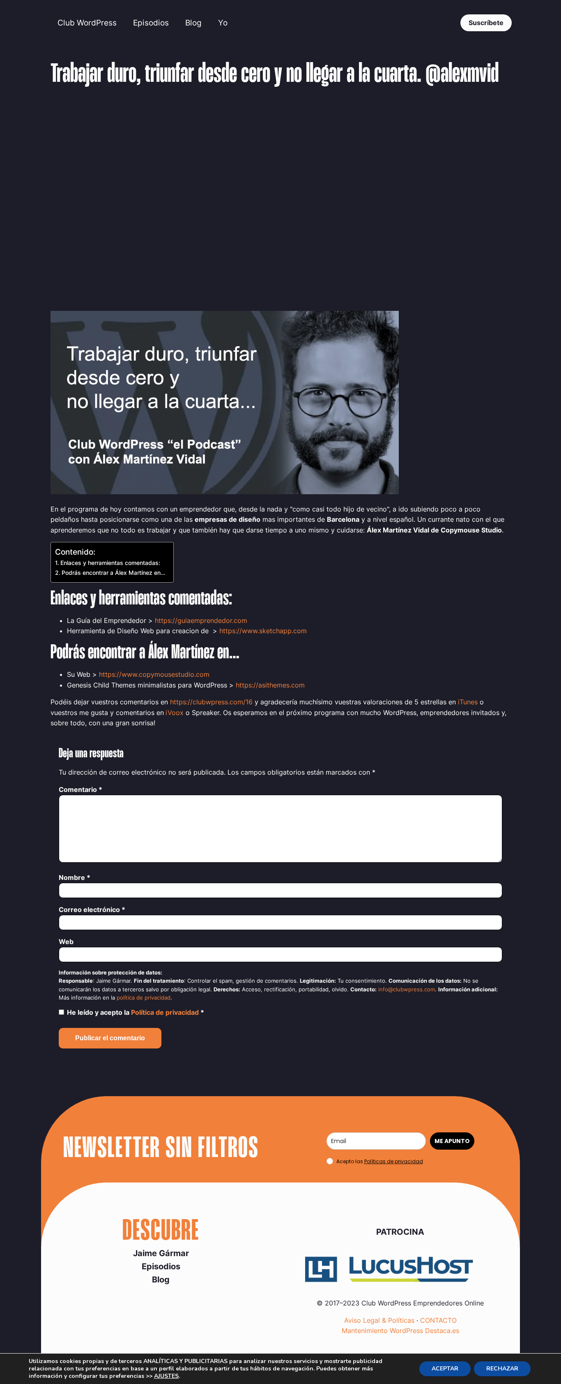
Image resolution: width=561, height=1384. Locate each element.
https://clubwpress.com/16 (211, 702)
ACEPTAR (445, 1368)
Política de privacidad (165, 1012)
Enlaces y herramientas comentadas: (110, 562)
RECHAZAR (502, 1368)
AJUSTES (166, 1376)
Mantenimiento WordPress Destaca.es (400, 1330)
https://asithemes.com (270, 685)
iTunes (468, 702)
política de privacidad (143, 998)
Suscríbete (486, 23)
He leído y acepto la (135, 1012)
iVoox (175, 712)
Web (66, 941)
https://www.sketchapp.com (263, 631)
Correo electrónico (92, 909)
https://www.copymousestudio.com (154, 674)
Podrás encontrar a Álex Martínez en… (113, 572)
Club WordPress (87, 23)
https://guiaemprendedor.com (201, 620)
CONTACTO (438, 1320)
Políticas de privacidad (393, 1161)
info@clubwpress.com (406, 989)
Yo (223, 23)
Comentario (80, 789)
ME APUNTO (452, 1141)
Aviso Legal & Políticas (379, 1320)
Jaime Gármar (161, 1253)
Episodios (151, 23)
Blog (193, 23)
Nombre (74, 877)
